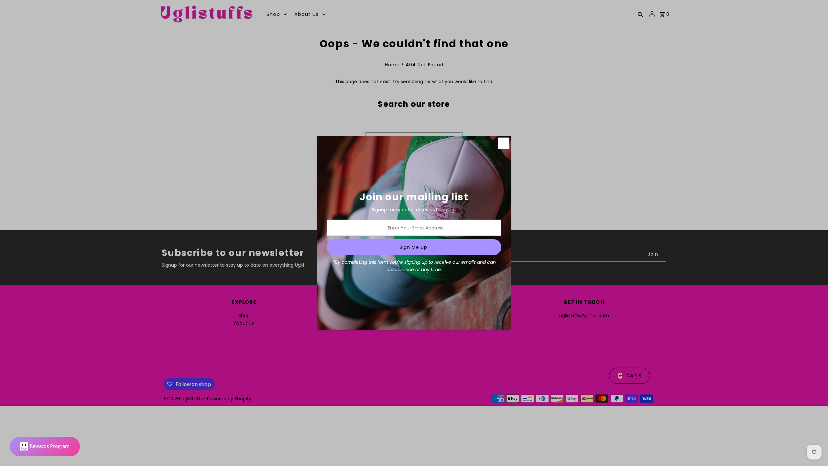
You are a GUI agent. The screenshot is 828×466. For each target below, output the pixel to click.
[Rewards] (45, 446)
